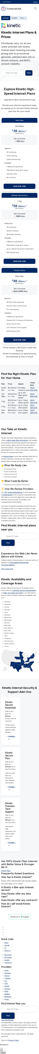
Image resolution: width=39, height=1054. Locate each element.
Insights (7, 960)
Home (6, 943)
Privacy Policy (13, 1040)
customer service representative (24, 590)
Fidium (6, 999)
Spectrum (7, 973)
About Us (7, 950)
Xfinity (6, 970)
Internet (6, 18)
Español (35, 2)
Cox (5, 981)
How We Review (7, 1020)
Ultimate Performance (19, 195)
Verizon (7, 976)
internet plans (8, 456)
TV (5, 948)
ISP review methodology (13, 492)
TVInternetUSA (7, 495)
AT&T (6, 983)
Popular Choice (19, 270)
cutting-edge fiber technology (17, 440)
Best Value (20, 120)
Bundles (14, 18)
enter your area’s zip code (12, 593)
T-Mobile (7, 978)
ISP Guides (8, 957)
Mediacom (8, 997)
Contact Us (8, 962)
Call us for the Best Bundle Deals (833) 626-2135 (19, 916)
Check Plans (5, 871)
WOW (6, 991)
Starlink (6, 986)
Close (3, 1052)
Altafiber (7, 994)
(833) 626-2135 (19, 186)
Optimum (7, 989)
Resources (8, 955)
